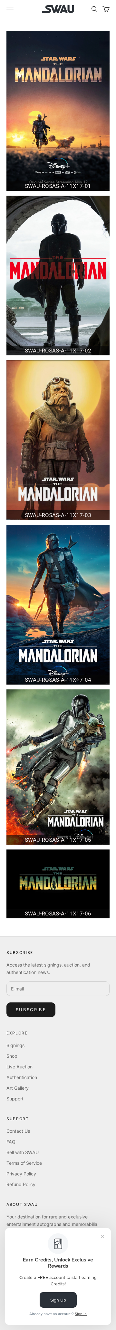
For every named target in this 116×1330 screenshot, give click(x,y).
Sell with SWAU (22, 1152)
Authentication (21, 1077)
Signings (15, 1045)
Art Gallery (17, 1088)
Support (15, 1098)
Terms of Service (24, 1163)
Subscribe (31, 1009)
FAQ (10, 1141)
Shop (11, 1056)
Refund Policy (20, 1184)
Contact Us (18, 1131)
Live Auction (19, 1066)
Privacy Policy (21, 1173)
